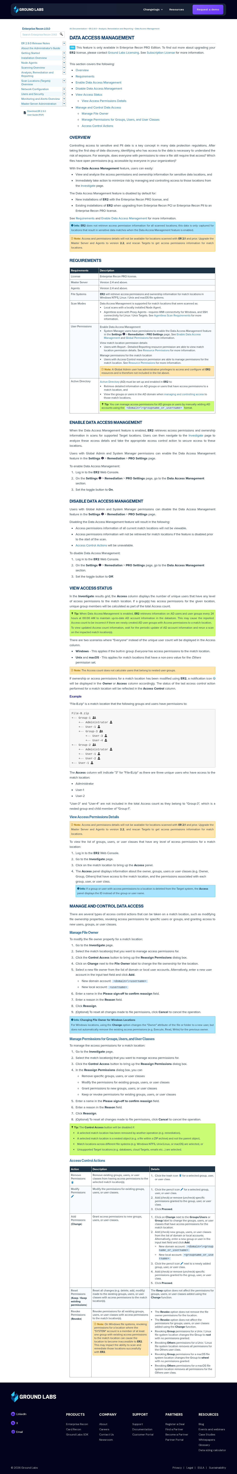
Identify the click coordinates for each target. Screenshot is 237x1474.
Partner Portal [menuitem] (174, 1440)
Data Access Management (147, 28)
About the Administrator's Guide (40, 48)
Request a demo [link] (208, 9)
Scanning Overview (33, 67)
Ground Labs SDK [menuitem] (77, 1434)
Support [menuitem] (137, 1424)
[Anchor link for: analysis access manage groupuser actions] (107, 1160)
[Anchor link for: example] (83, 696)
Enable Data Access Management (98, 82)
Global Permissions (137, 338)
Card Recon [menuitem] (73, 1429)
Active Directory (110, 382)
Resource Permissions (156, 350)
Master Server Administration (38, 104)
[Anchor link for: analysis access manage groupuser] (156, 1038)
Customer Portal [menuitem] (142, 1434)
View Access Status (89, 94)
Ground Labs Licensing (123, 52)
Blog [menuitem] (201, 1424)
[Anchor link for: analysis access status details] (121, 816)
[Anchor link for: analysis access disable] (145, 501)
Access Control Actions (97, 126)
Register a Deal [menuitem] (175, 1424)
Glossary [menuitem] (204, 1445)
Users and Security (32, 94)
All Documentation (78, 28)
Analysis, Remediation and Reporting (37, 74)
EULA (201, 1467)
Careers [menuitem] (104, 1429)
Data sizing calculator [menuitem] (212, 1450)
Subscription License (161, 52)
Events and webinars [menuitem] (212, 1429)
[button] (176, 9)
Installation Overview (34, 58)
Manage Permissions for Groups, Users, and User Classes (120, 119)
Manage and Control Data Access (98, 107)
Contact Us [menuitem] (106, 1434)
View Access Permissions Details (104, 101)
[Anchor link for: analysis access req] (103, 260)
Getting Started (30, 53)
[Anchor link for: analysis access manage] (145, 906)
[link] (28, 9)
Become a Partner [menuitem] (177, 1434)
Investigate (88, 186)
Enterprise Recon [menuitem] (77, 1424)
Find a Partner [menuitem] (174, 1429)
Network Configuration (35, 89)
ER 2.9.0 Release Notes (35, 43)
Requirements (85, 76)
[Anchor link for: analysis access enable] (144, 422)
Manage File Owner (95, 113)
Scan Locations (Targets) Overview (35, 82)
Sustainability (217, 1467)
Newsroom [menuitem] (106, 1440)
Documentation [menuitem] (142, 1429)
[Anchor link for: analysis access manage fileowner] (100, 932)
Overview (82, 70)
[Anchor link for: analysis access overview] (93, 137)
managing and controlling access (184, 394)
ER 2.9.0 (93, 28)
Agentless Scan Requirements (172, 315)
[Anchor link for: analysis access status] (114, 588)
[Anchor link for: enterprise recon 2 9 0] (51, 28)
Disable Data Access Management (99, 88)
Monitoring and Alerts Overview (40, 99)
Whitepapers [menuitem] (207, 1440)
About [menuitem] (103, 1424)
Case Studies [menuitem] (207, 1434)
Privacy (177, 1467)
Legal (190, 1467)
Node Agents (29, 63)
